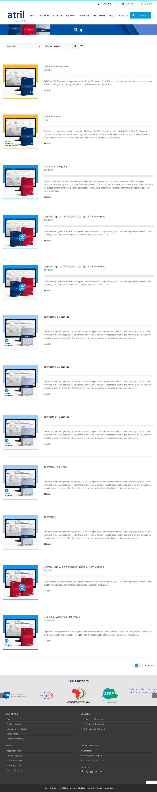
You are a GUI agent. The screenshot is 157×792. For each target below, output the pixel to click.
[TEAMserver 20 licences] (20, 382)
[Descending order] (39, 46)
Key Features (12, 733)
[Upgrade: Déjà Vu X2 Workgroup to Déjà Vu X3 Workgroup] (20, 582)
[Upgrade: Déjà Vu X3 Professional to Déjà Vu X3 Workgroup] (20, 282)
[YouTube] (91, 771)
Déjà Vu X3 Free (52, 116)
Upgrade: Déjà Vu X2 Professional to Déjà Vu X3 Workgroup (74, 216)
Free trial (10, 719)
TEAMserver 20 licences (56, 366)
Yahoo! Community (14, 770)
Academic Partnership (93, 760)
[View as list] (81, 46)
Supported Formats (15, 738)
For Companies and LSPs (94, 728)
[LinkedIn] (96, 771)
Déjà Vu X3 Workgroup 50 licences (62, 617)
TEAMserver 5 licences (55, 467)
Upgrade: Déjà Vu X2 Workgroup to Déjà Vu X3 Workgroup (74, 567)
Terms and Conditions (105, 788)
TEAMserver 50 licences (56, 316)
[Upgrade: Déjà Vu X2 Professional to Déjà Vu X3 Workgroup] (20, 232)
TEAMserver (50, 517)
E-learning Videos (14, 760)
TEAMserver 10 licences (56, 416)
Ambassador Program (92, 755)
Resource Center (13, 750)
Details (49, 90)
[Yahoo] (100, 771)
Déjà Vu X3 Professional (56, 66)
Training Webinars (14, 765)
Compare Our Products (16, 728)
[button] (2, 695)
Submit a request (14, 755)
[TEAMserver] (20, 532)
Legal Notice (91, 788)
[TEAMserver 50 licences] (20, 332)
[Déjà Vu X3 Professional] (20, 82)
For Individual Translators (94, 719)
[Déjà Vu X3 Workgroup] (20, 182)
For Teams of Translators (94, 723)
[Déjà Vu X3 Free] (20, 132)
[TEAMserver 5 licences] (20, 482)
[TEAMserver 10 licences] (20, 432)
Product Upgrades (14, 723)
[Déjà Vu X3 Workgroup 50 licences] (20, 632)
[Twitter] (87, 771)
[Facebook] (82, 771)
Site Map (81, 788)
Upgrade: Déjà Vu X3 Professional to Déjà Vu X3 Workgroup (74, 266)
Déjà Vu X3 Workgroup (55, 166)
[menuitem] (141, 15)
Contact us (87, 750)
